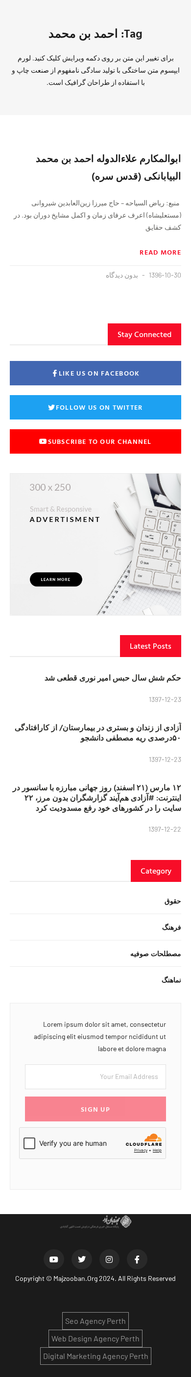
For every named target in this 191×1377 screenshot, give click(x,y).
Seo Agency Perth (95, 1320)
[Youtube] (54, 1259)
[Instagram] (109, 1259)
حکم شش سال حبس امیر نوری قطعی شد (113, 677)
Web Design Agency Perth (95, 1338)
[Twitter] (82, 1259)
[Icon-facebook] (137, 1259)
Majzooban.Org (75, 1278)
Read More (160, 252)
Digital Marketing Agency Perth (95, 1355)
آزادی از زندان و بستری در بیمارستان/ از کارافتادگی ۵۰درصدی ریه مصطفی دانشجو (98, 732)
